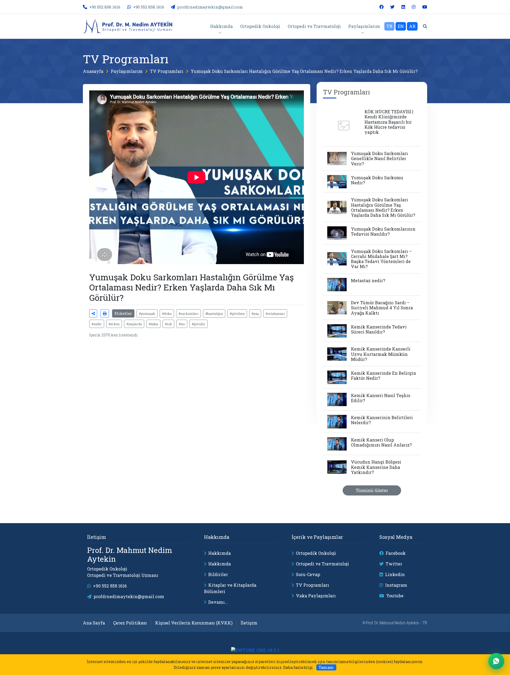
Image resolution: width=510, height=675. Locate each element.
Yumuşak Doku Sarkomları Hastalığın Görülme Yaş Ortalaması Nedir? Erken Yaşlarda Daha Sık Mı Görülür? (304, 71)
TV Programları (166, 71)
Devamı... (218, 602)
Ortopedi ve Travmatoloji (322, 563)
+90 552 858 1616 (104, 7)
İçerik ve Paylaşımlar (317, 537)
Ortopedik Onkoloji (316, 553)
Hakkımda (216, 537)
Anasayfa (93, 71)
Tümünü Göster (372, 490)
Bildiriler (218, 574)
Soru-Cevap (308, 574)
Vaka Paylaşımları (316, 595)
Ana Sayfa (94, 623)
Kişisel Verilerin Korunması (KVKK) (193, 623)
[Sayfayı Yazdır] (104, 313)
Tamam (326, 667)
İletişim (249, 623)
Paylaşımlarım (127, 71)
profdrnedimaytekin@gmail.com (210, 7)
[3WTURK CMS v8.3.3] (255, 650)
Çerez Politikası (130, 623)
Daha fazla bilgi (298, 667)
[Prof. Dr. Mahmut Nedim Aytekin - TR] (130, 25)
